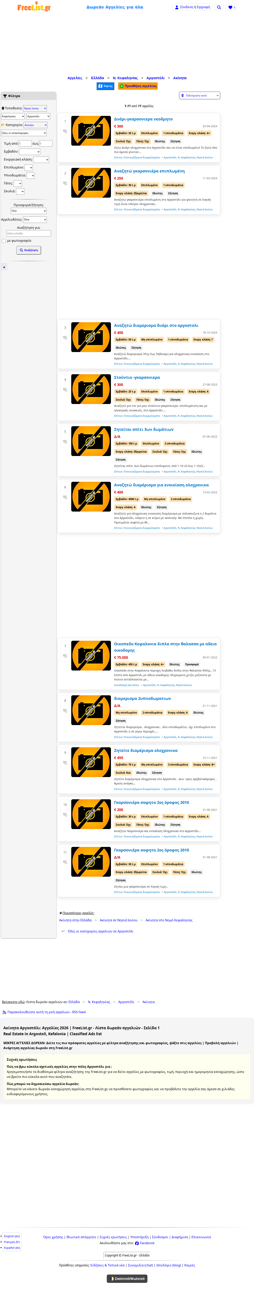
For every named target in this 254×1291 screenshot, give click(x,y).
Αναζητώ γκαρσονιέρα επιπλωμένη (149, 171)
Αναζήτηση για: (28, 227)
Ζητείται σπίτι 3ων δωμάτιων (144, 429)
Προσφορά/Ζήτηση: (29, 205)
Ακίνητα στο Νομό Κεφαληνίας (169, 920)
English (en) (12, 1236)
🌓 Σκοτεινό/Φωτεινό (127, 1279)
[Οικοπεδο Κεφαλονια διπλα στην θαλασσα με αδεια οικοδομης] (91, 656)
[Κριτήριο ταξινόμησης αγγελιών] (199, 95)
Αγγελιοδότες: (12, 219)
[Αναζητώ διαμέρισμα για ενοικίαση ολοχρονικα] (91, 497)
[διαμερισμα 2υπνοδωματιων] (91, 710)
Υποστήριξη (139, 1237)
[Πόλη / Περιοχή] (38, 116)
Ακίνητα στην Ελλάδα (75, 920)
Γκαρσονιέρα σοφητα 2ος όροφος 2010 (151, 802)
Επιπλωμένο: (14, 167)
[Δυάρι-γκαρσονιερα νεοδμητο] (91, 131)
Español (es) (12, 1248)
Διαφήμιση (180, 1237)
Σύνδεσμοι (160, 1237)
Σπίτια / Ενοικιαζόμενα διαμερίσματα (137, 157)
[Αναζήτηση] (219, 7)
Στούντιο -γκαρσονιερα (137, 377)
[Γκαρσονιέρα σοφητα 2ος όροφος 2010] (91, 814)
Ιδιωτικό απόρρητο (81, 1237)
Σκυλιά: (10, 191)
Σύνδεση (186, 7)
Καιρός (189, 1265)
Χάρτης (108, 85)
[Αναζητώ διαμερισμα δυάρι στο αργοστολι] (91, 337)
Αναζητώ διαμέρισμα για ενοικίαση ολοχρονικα (161, 485)
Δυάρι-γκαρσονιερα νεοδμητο (143, 119)
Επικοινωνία (201, 1237)
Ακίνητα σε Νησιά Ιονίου (119, 920)
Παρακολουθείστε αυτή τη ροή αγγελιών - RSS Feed (46, 1012)
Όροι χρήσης (53, 1237)
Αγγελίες (74, 78)
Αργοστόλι (155, 78)
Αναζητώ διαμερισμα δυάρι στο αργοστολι (156, 325)
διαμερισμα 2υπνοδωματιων (142, 698)
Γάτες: (9, 183)
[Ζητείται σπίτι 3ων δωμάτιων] (91, 441)
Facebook (147, 1243)
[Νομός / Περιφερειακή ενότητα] (13, 116)
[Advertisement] (127, 44)
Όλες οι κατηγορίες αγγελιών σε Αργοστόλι (98, 931)
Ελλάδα (97, 78)
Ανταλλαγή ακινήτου (126, 685)
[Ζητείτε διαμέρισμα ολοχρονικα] (91, 762)
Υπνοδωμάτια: (15, 175)
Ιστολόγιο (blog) (168, 1265)
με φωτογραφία (18, 240)
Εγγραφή (203, 7)
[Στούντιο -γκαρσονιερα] (91, 389)
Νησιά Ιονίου (204, 157)
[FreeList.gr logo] (34, 7)
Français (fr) (12, 1242)
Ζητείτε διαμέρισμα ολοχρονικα (146, 750)
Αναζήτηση (30, 250)
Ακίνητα (180, 78)
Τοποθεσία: (14, 108)
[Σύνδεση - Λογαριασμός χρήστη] (176, 7)
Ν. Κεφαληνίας (125, 78)
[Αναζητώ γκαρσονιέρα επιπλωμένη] (91, 183)
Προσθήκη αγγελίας (140, 86)
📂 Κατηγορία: (12, 125)
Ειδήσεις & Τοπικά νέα (107, 1265)
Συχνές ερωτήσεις (113, 1237)
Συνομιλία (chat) (140, 1265)
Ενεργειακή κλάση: (18, 159)
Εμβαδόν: (11, 151)
